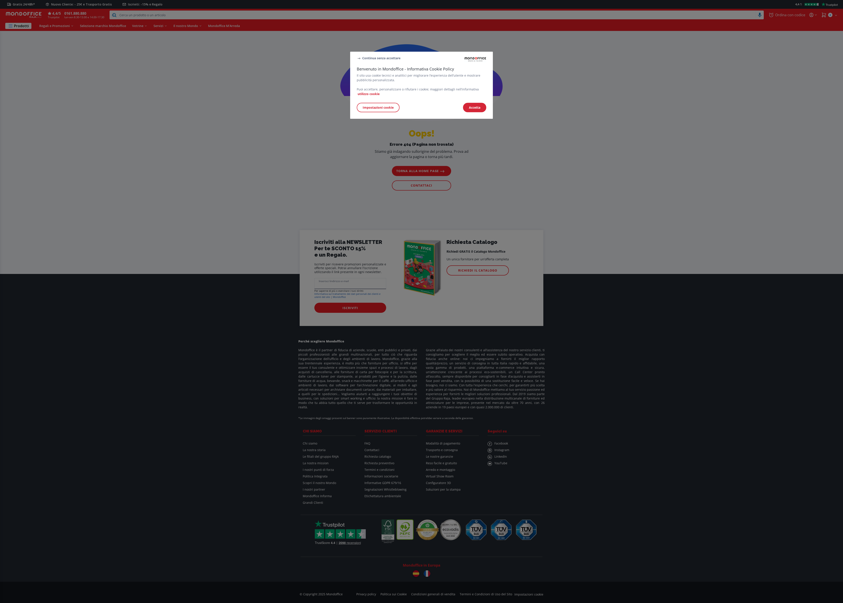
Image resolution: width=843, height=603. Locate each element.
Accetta (474, 107)
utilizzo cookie (369, 94)
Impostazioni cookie (378, 107)
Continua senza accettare (381, 58)
